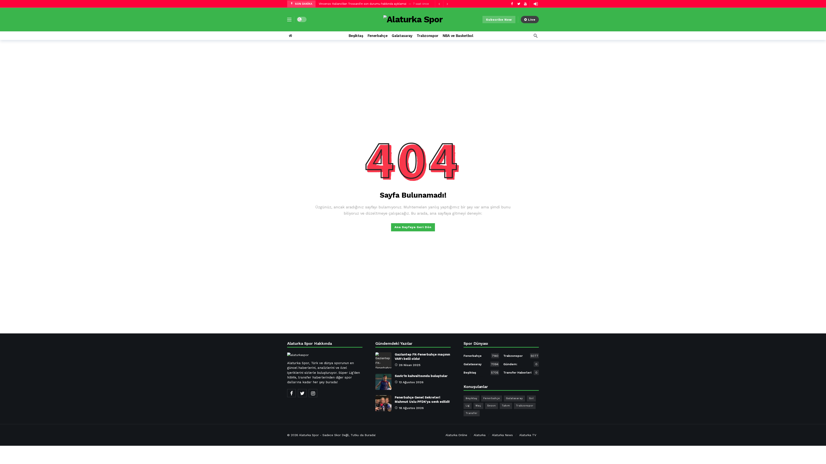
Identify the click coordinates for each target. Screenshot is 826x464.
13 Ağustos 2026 (411, 382)
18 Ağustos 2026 (411, 408)
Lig (468, 405)
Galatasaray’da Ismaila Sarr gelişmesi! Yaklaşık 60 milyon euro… (362, 3)
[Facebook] (512, 3)
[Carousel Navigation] (443, 3)
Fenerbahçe (481, 355)
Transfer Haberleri (520, 372)
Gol (531, 398)
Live (531, 19)
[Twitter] (518, 3)
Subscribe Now (499, 19)
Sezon (491, 405)
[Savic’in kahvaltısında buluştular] (383, 382)
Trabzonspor (520, 355)
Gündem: (520, 364)
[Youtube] (525, 3)
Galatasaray (481, 364)
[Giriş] (535, 4)
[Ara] (535, 35)
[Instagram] (313, 393)
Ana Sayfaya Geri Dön (413, 227)
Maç (478, 405)
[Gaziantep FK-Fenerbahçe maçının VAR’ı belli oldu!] (383, 360)
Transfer (472, 413)
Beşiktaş (481, 372)
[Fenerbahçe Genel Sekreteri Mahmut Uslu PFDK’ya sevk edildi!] (383, 403)
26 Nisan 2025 (410, 365)
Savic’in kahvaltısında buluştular (421, 376)
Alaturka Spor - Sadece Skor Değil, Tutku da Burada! (337, 435)
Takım (506, 405)
